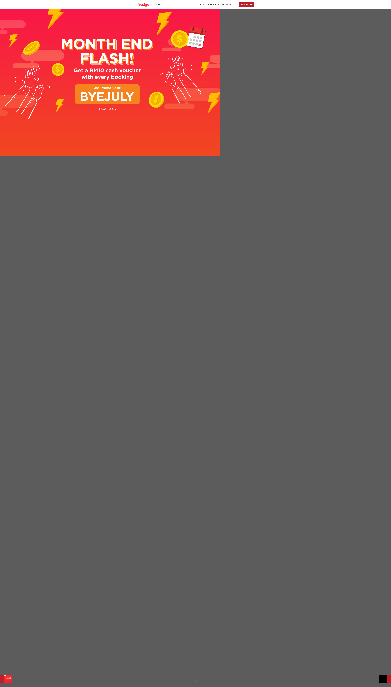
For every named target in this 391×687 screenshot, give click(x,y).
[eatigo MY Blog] (144, 4)
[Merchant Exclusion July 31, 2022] (385, 679)
